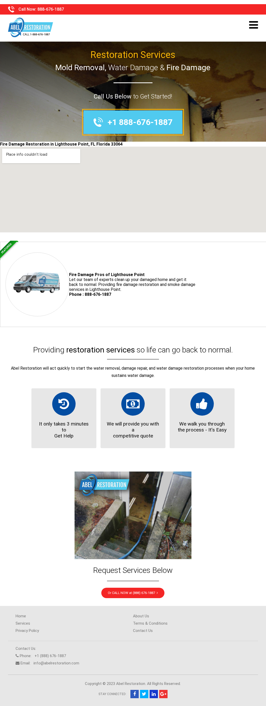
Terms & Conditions (150, 623)
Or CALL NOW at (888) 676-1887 (132, 593)
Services (23, 623)
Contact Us (143, 630)
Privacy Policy (27, 630)
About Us (141, 616)
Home (21, 616)
